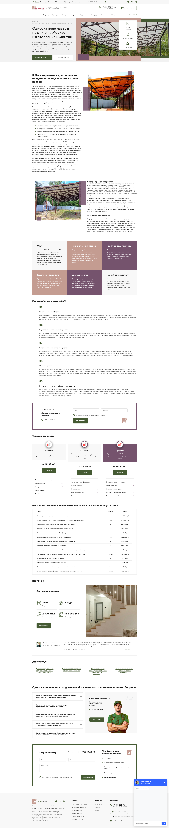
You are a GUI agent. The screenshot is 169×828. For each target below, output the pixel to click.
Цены (97, 810)
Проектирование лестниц (80, 804)
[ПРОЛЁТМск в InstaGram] (136, 2)
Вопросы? (133, 15)
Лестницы (36, 15)
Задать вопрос (80, 421)
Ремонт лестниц (77, 813)
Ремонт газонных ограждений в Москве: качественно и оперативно (98, 672)
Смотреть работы (63, 57)
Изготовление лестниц (79, 807)
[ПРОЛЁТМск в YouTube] (128, 2)
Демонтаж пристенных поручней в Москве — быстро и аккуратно (44, 671)
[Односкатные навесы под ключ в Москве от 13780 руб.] (38, 8)
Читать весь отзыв (79, 650)
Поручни (104, 15)
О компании (99, 804)
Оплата (97, 807)
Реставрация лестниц (78, 816)
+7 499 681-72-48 (109, 7)
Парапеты (84, 15)
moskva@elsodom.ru (113, 2)
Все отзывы (128, 650)
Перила (46, 15)
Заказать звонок (129, 8)
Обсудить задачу (40, 57)
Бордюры (94, 15)
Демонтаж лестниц (78, 819)
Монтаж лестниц (77, 810)
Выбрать (49, 470)
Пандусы (55, 15)
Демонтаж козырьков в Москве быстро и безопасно (124, 671)
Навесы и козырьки (69, 15)
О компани (115, 15)
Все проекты (43, 625)
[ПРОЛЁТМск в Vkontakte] (132, 2)
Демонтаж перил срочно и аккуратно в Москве (71, 670)
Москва (37, 2)
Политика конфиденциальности (54, 808)
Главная (34, 21)
